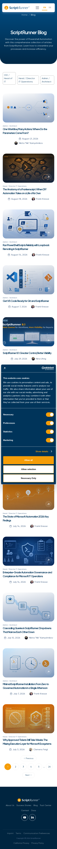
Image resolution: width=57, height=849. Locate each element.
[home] (18, 8)
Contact (25, 810)
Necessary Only (28, 478)
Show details (42, 451)
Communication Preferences (36, 833)
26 (49, 766)
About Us (10, 805)
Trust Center (45, 805)
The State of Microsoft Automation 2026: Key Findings (25, 518)
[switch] (50, 423)
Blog (33, 15)
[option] (50, 8)
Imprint (10, 833)
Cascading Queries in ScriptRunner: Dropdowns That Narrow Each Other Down (27, 630)
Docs (33, 810)
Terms (18, 833)
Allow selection (28, 469)
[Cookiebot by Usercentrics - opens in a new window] (42, 368)
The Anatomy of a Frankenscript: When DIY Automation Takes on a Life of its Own (24, 191)
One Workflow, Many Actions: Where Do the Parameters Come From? (25, 131)
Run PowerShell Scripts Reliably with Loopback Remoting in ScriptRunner (26, 247)
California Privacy (21, 843)
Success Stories (23, 805)
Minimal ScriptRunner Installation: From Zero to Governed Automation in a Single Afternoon (26, 686)
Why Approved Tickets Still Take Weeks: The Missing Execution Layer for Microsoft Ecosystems (27, 741)
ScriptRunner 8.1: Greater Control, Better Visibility (27, 353)
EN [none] (44, 7)
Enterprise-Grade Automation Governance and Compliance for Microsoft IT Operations (27, 574)
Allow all (28, 460)
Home (25, 15)
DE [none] (50, 7)
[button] (37, 7)
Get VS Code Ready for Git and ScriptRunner (26, 301)
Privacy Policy (37, 843)
